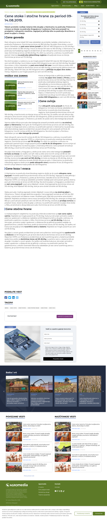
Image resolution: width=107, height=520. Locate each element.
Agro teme (55, 5)
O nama (41, 487)
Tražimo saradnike (44, 495)
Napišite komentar (65, 316)
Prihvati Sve (98, 513)
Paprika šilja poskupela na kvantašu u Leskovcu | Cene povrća (26, 93)
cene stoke (44, 308)
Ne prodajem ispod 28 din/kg (87, 36)
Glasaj (84, 42)
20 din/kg (83, 21)
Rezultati (95, 42)
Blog (75, 5)
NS (82, 50)
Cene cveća (13, 308)
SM (87, 50)
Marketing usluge (43, 492)
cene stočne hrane (33, 308)
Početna (7, 12)
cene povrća (22, 308)
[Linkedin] (13, 297)
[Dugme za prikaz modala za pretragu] (57, 1)
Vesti (82, 5)
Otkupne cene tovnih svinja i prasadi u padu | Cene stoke (26, 104)
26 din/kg (83, 31)
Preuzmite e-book (58, 359)
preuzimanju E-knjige (61, 351)
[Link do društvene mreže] (55, 491)
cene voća (52, 308)
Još (97, 5)
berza (6, 308)
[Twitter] (9, 297)
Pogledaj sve (29, 476)
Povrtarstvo (10, 394)
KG (98, 50)
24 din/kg (83, 28)
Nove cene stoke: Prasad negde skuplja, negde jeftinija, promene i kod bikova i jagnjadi (36, 435)
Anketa (82, 12)
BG (79, 50)
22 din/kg (83, 24)
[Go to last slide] (4, 391)
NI (84, 50)
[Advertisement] (40, 270)
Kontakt (57, 487)
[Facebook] (6, 297)
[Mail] (17, 297)
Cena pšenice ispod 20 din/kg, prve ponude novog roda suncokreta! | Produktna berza (35, 466)
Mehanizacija (75, 449)
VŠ (92, 50)
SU (90, 50)
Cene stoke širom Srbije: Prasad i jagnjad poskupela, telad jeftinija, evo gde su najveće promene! (37, 455)
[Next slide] (103, 391)
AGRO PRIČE (90, 5)
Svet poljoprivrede (69, 2)
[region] (53, 513)
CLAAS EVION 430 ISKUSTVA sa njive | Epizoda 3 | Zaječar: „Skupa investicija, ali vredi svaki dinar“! (86, 445)
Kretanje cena (20, 12)
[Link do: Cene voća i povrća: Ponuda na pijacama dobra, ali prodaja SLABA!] (13, 426)
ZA (100, 50)
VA (95, 50)
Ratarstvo (34, 394)
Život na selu (66, 5)
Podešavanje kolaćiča (83, 513)
